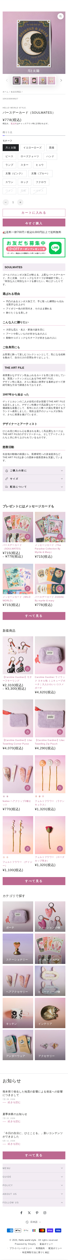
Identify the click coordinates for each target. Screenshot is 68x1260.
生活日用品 (16, 92)
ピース (9, 157)
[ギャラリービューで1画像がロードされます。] (16, 80)
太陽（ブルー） (40, 174)
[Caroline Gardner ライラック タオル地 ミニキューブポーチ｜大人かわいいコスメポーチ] (50, 655)
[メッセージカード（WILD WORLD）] (18, 579)
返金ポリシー (46, 1244)
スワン (9, 183)
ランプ (9, 166)
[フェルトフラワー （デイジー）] (18, 835)
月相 (23, 191)
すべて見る (34, 615)
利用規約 (40, 1248)
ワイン (9, 191)
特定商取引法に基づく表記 (35, 1252)
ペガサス (38, 191)
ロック (24, 183)
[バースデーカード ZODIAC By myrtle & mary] (50, 579)
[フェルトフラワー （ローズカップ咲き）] (50, 835)
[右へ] (61, 80)
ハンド (50, 157)
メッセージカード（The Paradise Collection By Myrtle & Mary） (48, 549)
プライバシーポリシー (21, 1248)
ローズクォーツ (29, 157)
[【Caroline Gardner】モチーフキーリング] (18, 655)
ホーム (6, 92)
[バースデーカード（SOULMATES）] (18, 527)
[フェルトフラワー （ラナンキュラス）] (50, 774)
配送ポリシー (55, 1248)
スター (24, 166)
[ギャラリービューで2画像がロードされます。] (25, 80)
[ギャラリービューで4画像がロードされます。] (42, 80)
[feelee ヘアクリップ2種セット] (18, 774)
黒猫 (51, 148)
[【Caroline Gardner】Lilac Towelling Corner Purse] (18, 718)
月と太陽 (10, 148)
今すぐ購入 (34, 223)
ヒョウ (40, 166)
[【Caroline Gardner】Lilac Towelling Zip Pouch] (50, 718)
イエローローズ (32, 148)
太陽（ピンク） (14, 174)
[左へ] (7, 80)
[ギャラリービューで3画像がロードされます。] (34, 80)
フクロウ (41, 183)
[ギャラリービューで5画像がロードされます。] (51, 80)
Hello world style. (15, 108)
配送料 (14, 123)
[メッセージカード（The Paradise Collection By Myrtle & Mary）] (50, 527)
